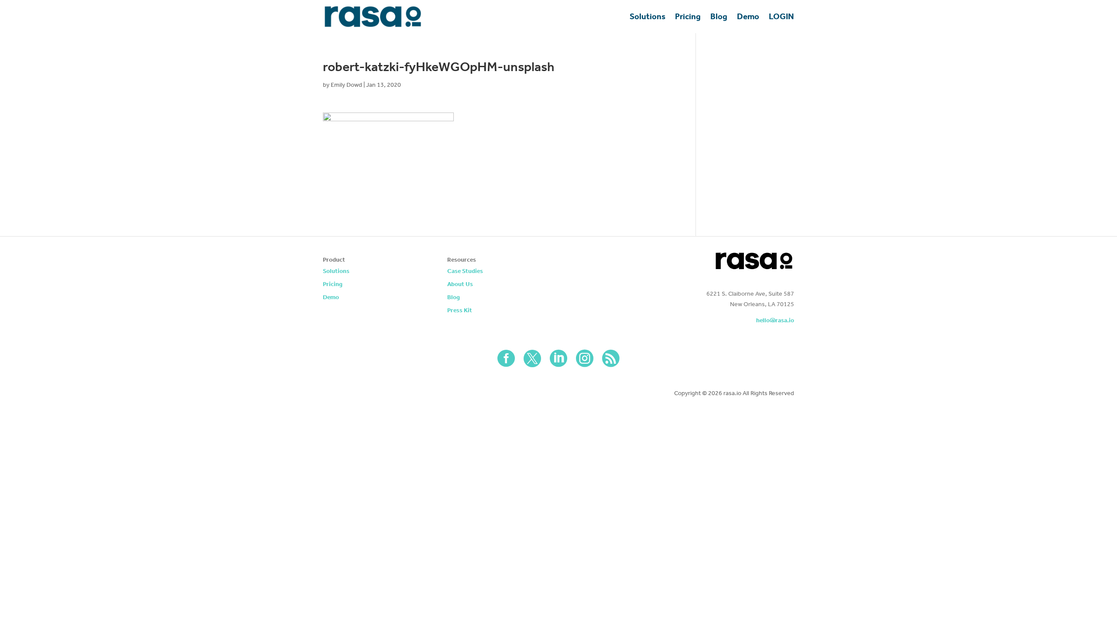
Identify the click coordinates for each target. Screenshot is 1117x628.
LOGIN (781, 16)
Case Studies (465, 271)
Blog (718, 16)
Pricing (688, 16)
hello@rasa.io (775, 320)
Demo (748, 16)
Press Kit (459, 310)
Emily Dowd (346, 85)
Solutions (647, 16)
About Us (460, 284)
